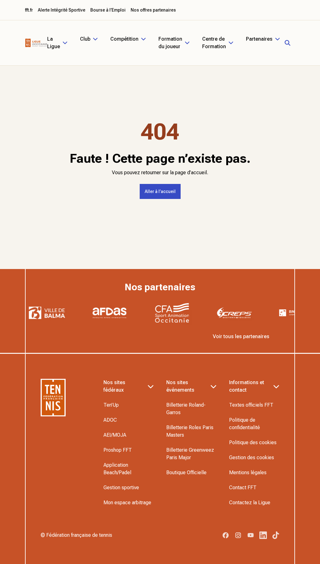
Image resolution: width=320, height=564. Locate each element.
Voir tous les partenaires (241, 336)
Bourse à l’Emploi (108, 10)
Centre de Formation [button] (214, 42)
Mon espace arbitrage (127, 503)
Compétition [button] (124, 39)
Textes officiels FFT (251, 405)
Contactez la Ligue (249, 503)
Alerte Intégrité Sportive (61, 10)
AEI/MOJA (114, 435)
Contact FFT (243, 487)
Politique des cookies (253, 442)
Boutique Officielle (186, 472)
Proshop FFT (117, 450)
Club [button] (85, 39)
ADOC (110, 420)
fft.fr (29, 10)
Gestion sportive (121, 487)
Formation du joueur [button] (170, 42)
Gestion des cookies (251, 457)
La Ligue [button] (53, 42)
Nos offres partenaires (153, 10)
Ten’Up (111, 405)
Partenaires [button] (259, 39)
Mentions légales (248, 472)
